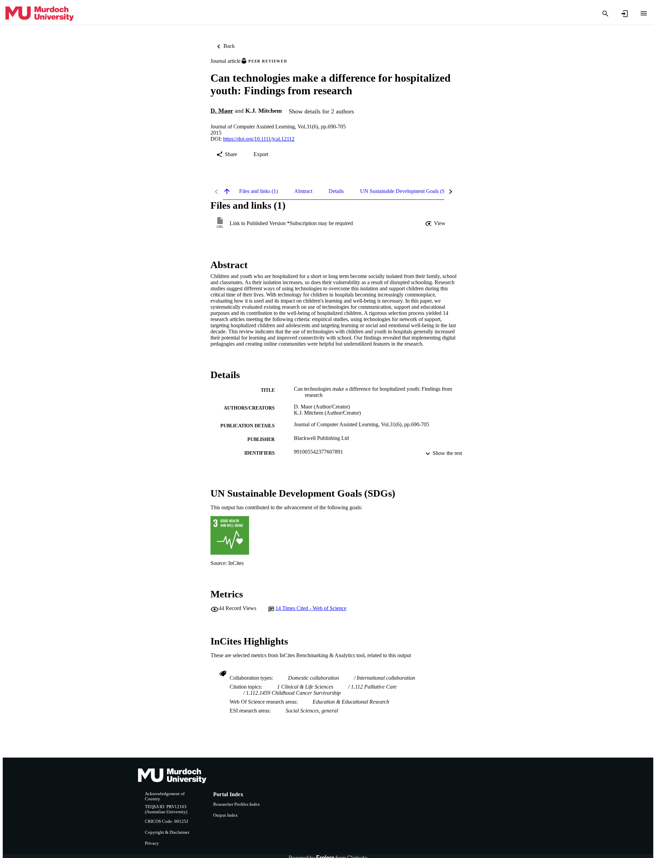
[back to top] (227, 191)
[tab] (258, 191)
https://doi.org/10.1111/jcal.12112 (259, 139)
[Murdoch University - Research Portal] (39, 14)
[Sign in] (624, 13)
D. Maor (221, 110)
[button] (436, 223)
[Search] (605, 13)
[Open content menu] (644, 13)
